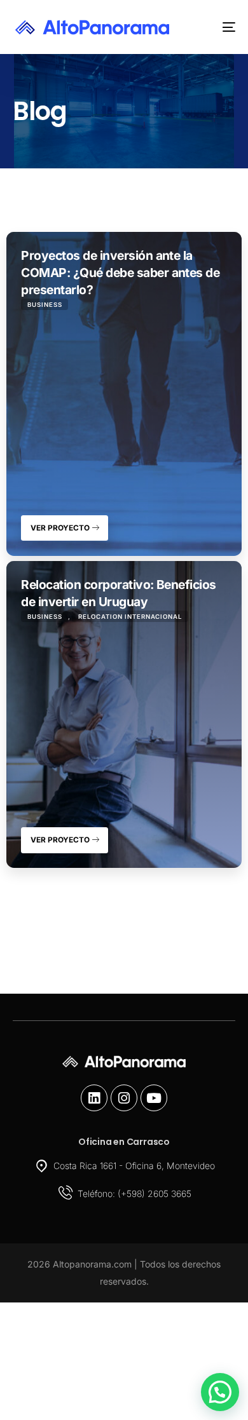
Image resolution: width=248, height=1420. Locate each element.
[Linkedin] (94, 1098)
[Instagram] (124, 1098)
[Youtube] (154, 1098)
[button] (220, 1392)
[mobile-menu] (219, 27)
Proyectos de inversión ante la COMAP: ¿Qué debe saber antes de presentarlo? (120, 272)
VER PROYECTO (61, 528)
